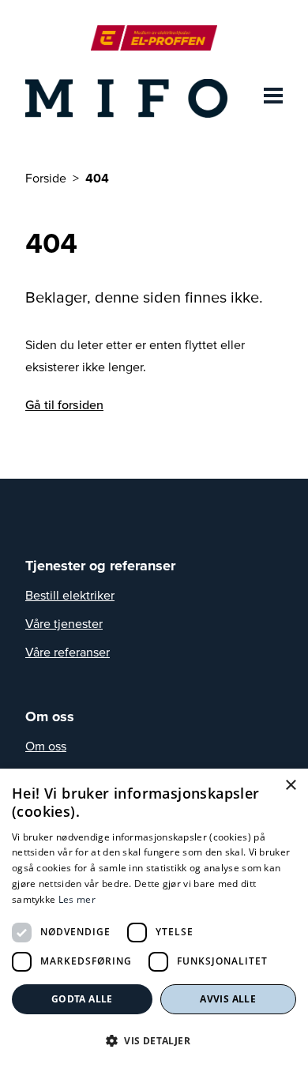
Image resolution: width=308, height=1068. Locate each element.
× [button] (290, 786)
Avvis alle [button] (228, 999)
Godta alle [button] (82, 999)
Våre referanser (67, 652)
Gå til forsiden (64, 404)
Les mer (77, 899)
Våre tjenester (64, 623)
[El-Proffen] (153, 38)
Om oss (45, 746)
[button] (154, 1040)
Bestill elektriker (70, 595)
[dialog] (154, 918)
